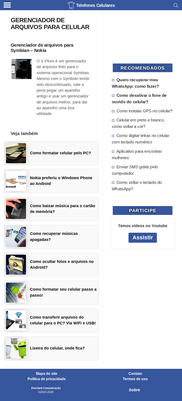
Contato (135, 373)
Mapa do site (46, 373)
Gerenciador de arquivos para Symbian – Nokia (42, 47)
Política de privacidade (47, 379)
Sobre (134, 390)
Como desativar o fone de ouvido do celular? (139, 98)
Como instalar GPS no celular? (145, 110)
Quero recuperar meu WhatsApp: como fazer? (135, 83)
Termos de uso (135, 379)
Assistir (143, 237)
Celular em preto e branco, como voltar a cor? (138, 123)
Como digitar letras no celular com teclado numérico (140, 138)
